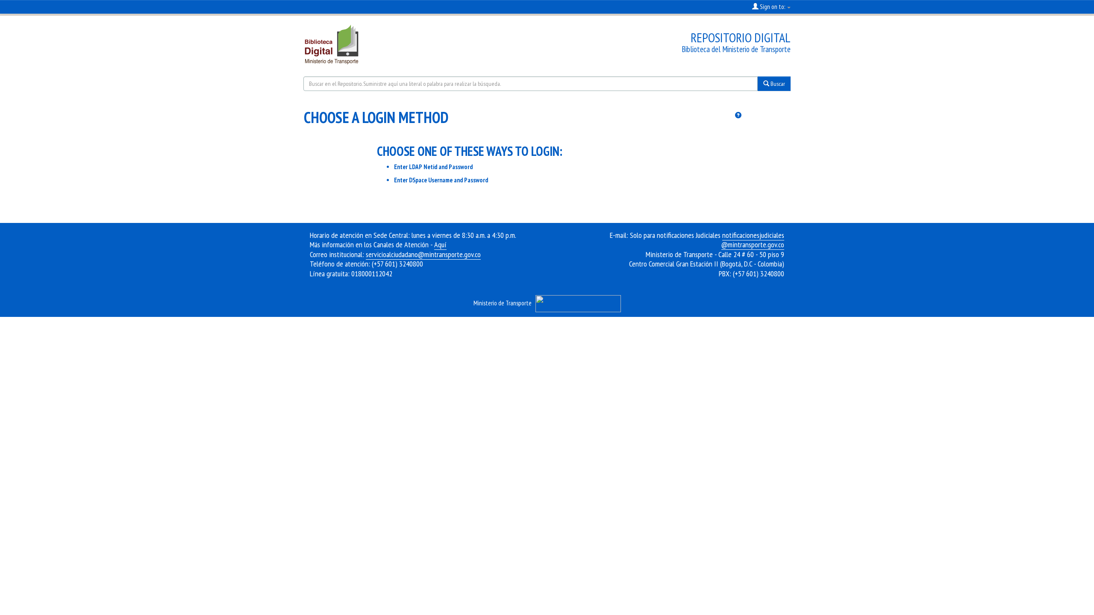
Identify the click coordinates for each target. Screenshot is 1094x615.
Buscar (777, 84)
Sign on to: (772, 7)
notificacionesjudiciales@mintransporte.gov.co (752, 240)
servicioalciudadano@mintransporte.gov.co (423, 254)
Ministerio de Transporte (502, 303)
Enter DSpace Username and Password (441, 180)
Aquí (440, 244)
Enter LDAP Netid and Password (433, 167)
